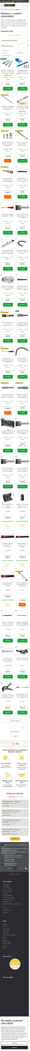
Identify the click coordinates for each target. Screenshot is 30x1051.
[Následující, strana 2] (23, 727)
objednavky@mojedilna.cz (10, 850)
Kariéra (4, 939)
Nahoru (16, 736)
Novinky (5, 908)
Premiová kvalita (7, 55)
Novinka (5, 52)
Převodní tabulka (7, 943)
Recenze (5, 945)
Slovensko (5, 893)
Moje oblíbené (6, 885)
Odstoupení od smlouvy (9, 899)
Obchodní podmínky (8, 895)
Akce (18, 50)
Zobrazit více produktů (14, 35)
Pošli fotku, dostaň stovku (9, 935)
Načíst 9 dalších (15, 721)
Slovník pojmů (6, 941)
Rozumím (14, 1047)
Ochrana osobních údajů (9, 897)
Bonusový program (7, 891)
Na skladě (6, 50)
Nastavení (14, 1043)
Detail (8, 161)
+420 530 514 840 (9, 859)
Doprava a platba (7, 889)
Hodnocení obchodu (15, 793)
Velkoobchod (6, 887)
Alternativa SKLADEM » (8, 521)
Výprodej (5, 912)
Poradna (5, 937)
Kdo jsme (5, 926)
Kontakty (5, 924)
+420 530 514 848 (9, 861)
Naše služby (6, 933)
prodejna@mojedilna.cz (9, 853)
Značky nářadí (6, 928)
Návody (5, 947)
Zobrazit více (15, 839)
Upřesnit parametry (8, 46)
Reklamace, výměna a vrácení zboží (11, 904)
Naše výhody (6, 930)
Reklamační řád (6, 902)
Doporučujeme (20, 52)
